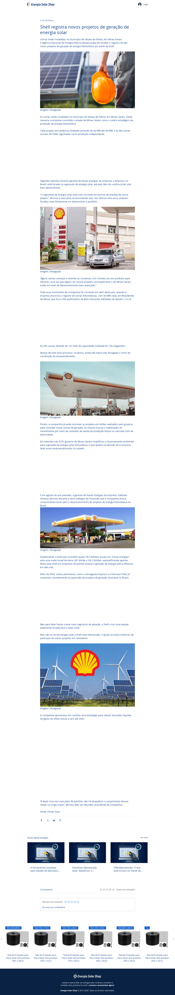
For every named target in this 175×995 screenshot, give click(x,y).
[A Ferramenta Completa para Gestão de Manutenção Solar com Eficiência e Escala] (45, 852)
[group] (87, 945)
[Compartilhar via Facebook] (41, 820)
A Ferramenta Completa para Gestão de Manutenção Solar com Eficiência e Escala (45, 869)
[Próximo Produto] (173, 938)
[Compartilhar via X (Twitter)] (47, 820)
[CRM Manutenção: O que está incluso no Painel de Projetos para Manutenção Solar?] (129, 852)
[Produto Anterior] (1, 938)
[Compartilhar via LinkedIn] (54, 820)
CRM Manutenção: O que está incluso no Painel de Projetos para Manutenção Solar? (128, 869)
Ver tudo (144, 837)
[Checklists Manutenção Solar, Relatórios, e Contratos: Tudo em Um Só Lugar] (87, 852)
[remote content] (87, 157)
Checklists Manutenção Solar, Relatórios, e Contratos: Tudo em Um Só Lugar (86, 869)
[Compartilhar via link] (60, 820)
